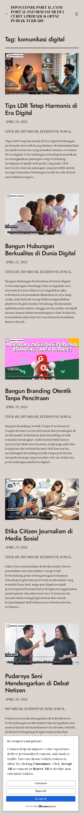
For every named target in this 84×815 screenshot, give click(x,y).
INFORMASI (29, 131)
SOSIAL (65, 131)
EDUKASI (12, 131)
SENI (48, 709)
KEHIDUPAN (49, 131)
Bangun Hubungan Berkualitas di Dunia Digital (40, 249)
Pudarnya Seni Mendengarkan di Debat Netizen (37, 683)
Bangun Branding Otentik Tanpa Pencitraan (38, 394)
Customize (41, 783)
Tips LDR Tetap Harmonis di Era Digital (41, 109)
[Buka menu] (76, 14)
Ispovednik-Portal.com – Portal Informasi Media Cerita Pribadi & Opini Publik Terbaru (38, 14)
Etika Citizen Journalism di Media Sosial (39, 535)
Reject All (40, 791)
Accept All (40, 798)
